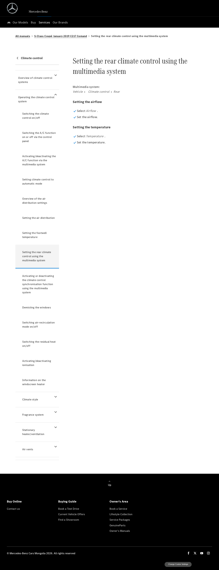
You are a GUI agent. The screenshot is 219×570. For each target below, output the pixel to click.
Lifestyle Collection (121, 514)
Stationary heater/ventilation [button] (33, 432)
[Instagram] (208, 553)
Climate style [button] (30, 399)
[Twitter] (195, 553)
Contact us (13, 508)
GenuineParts (117, 525)
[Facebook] (188, 553)
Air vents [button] (27, 449)
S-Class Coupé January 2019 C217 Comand (60, 36)
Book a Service (118, 508)
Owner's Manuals (120, 530)
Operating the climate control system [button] (36, 99)
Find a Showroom (68, 519)
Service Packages (120, 519)
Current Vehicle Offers (71, 514)
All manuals (22, 36)
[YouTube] (202, 553)
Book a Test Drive (68, 508)
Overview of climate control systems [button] (35, 80)
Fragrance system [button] (33, 414)
